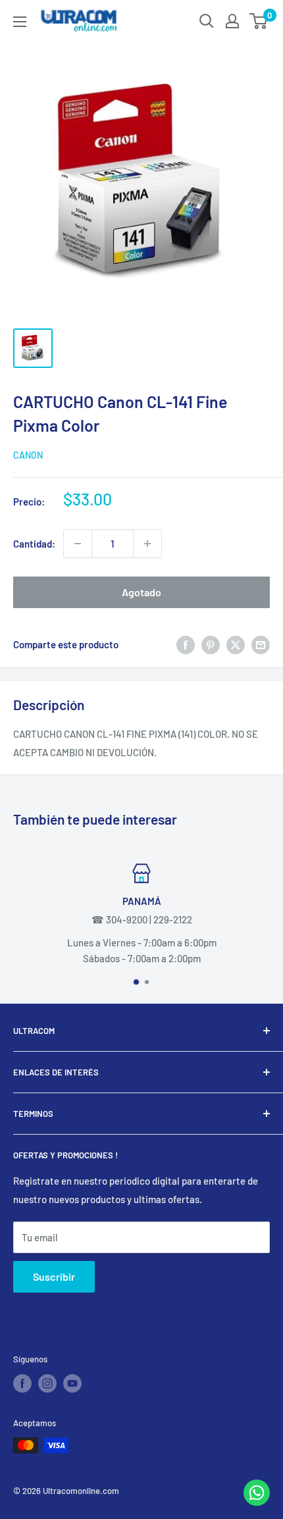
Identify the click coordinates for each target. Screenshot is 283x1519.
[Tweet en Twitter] (235, 644)
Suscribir (54, 1276)
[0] (259, 21)
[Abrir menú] (19, 21)
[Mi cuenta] (232, 21)
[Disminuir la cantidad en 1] (77, 543)
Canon (28, 455)
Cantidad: (34, 544)
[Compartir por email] (260, 644)
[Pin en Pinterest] (210, 644)
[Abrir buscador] (206, 21)
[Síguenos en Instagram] (47, 1383)
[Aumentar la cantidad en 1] (147, 543)
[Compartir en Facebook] (185, 644)
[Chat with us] (257, 1502)
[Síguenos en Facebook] (22, 1383)
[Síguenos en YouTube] (72, 1383)
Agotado (141, 592)
